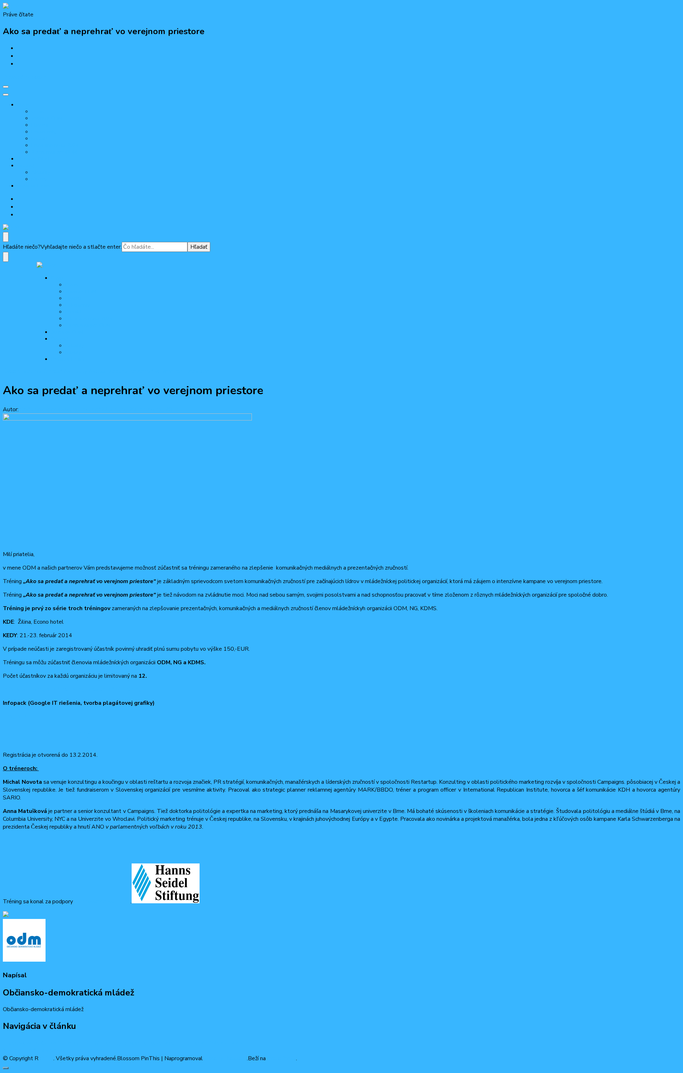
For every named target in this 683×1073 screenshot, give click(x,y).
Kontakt (39, 138)
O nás (23, 104)
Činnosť (25, 165)
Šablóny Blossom (225, 1058)
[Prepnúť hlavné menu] (6, 87)
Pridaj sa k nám (33, 186)
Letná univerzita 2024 (55, 145)
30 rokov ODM (33, 158)
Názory (39, 179)
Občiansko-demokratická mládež (60, 409)
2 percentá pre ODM (54, 152)
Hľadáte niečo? (22, 247)
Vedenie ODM (46, 118)
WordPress (281, 1058)
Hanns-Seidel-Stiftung (102, 901)
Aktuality (40, 172)
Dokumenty (43, 131)
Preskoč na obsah (25, 77)
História (39, 125)
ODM (46, 1058)
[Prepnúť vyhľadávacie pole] (6, 237)
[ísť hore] (6, 1068)
